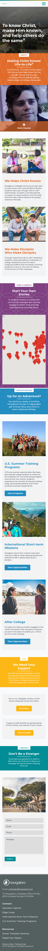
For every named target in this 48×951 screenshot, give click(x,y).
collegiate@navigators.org (20, 889)
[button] (4, 108)
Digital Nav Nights (11, 938)
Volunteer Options (11, 908)
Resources (8, 929)
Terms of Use (20, 944)
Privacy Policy (8, 944)
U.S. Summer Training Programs (19, 921)
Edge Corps (8, 912)
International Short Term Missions (20, 916)
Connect (7, 903)
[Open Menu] (44, 4)
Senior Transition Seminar (15, 933)
